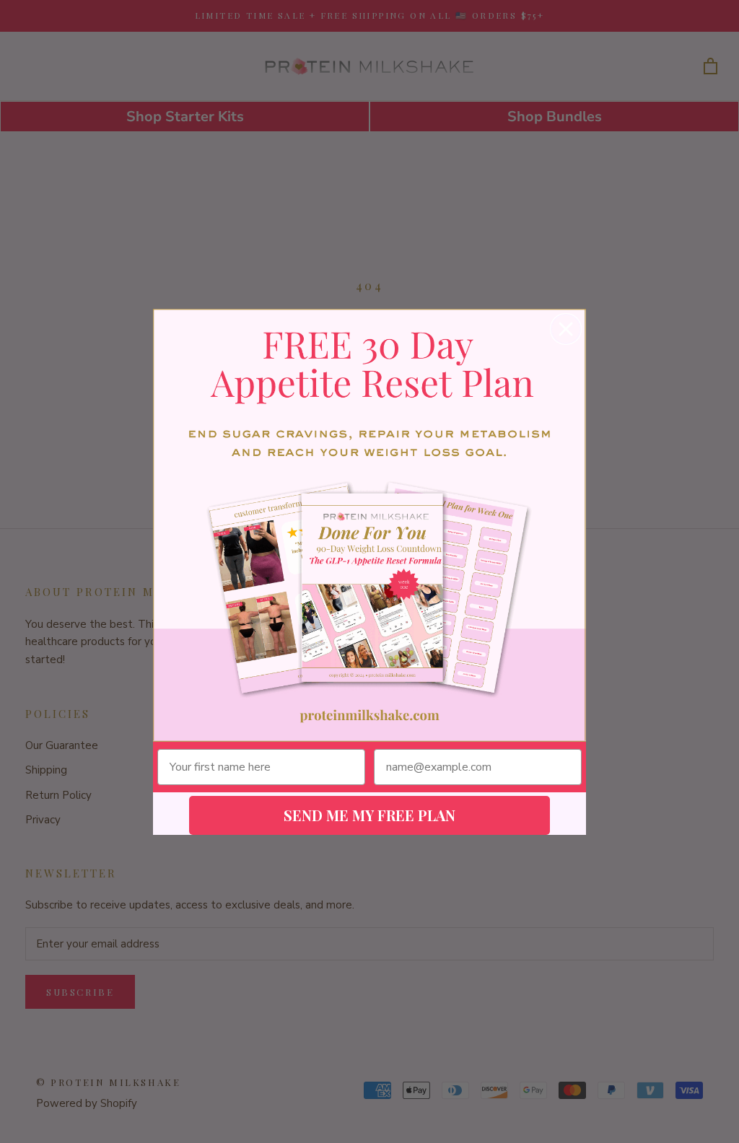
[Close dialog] (565, 329)
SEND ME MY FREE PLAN (369, 815)
